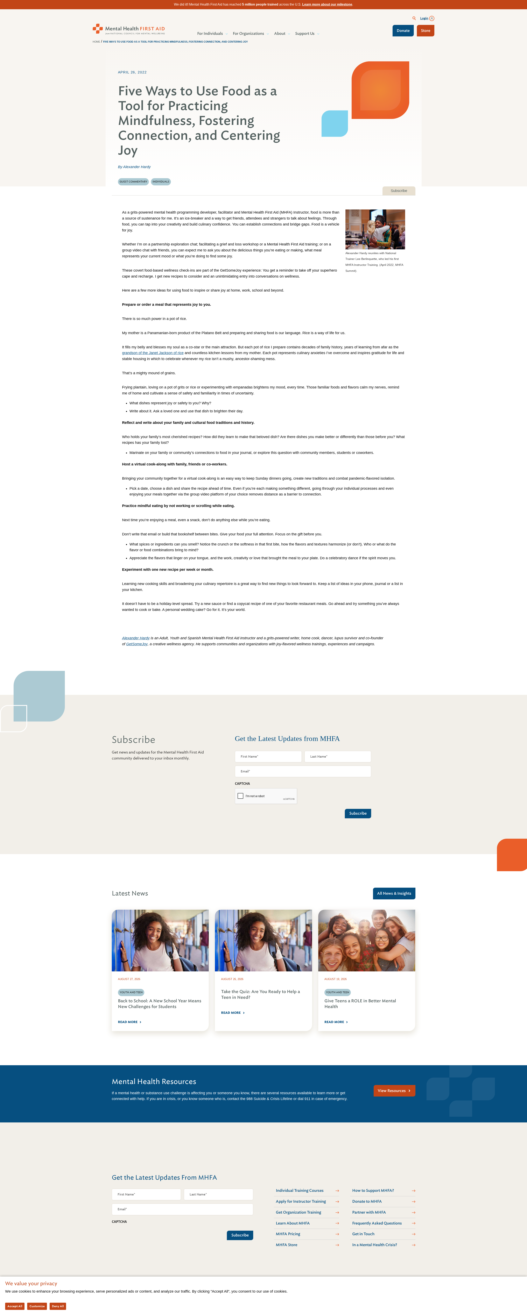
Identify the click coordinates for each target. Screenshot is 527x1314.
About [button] (279, 33)
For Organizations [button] (248, 33)
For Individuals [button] (210, 33)
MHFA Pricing (288, 1233)
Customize (37, 1306)
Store (425, 30)
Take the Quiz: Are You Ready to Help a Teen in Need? (260, 994)
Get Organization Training (298, 1212)
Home (96, 41)
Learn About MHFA (293, 1223)
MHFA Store (286, 1244)
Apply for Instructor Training (301, 1201)
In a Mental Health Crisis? (374, 1244)
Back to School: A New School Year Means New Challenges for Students (159, 1003)
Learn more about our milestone (327, 4)
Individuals (161, 181)
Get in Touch (363, 1233)
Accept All (14, 1306)
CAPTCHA (242, 783)
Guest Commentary (133, 181)
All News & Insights (394, 893)
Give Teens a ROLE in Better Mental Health (360, 1003)
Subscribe (399, 191)
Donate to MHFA (367, 1201)
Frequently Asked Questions (377, 1223)
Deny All (58, 1306)
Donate (403, 30)
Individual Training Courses (300, 1190)
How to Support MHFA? (373, 1190)
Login (424, 18)
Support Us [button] (305, 33)
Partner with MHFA (369, 1212)
